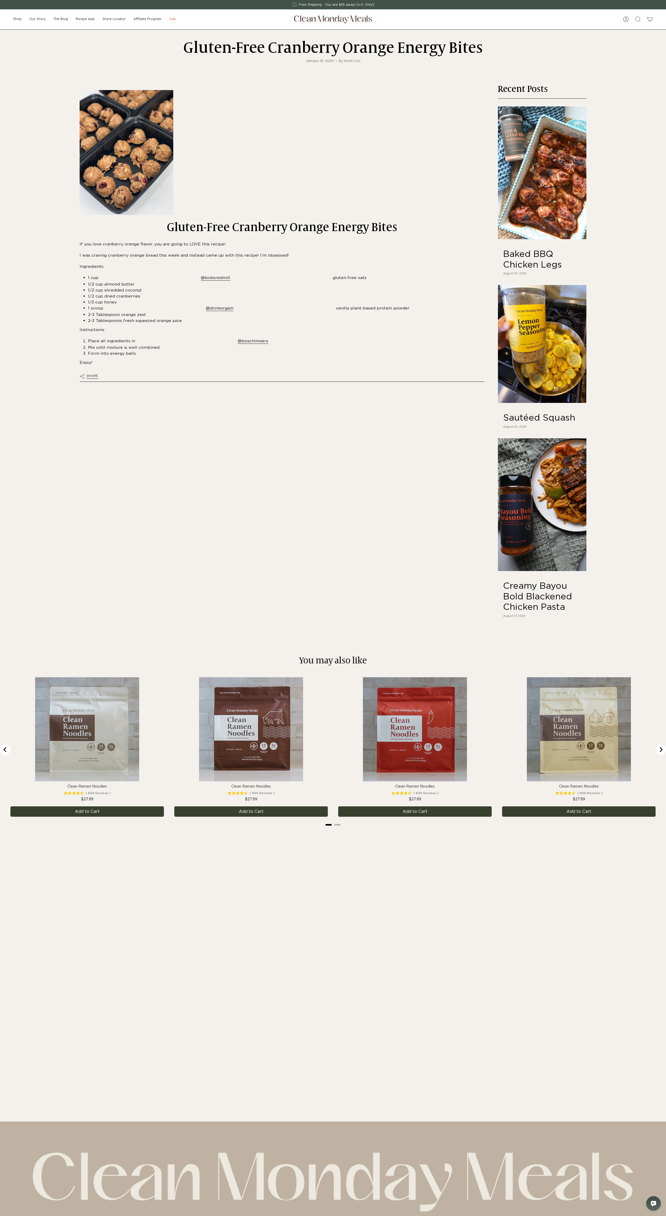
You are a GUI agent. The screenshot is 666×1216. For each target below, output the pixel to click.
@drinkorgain (219, 308)
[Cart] (650, 19)
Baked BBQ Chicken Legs (532, 259)
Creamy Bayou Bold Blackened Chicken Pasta (537, 596)
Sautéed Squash (539, 417)
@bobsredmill (215, 277)
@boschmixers (253, 340)
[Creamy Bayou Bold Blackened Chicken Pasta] (542, 504)
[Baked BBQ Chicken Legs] (542, 172)
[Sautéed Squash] (542, 344)
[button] (17, 19)
